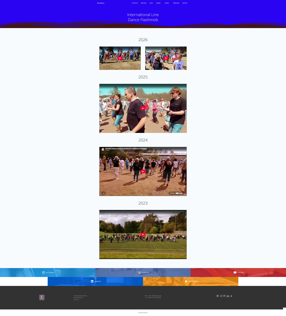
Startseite (135, 3)
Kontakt (184, 3)
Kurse (151, 3)
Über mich (144, 3)
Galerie (167, 3)
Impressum (176, 3)
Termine (158, 3)
